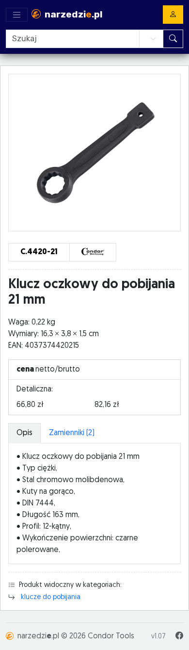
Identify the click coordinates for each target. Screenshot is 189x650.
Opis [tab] (24, 433)
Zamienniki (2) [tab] (71, 433)
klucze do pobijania (50, 597)
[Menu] (17, 15)
